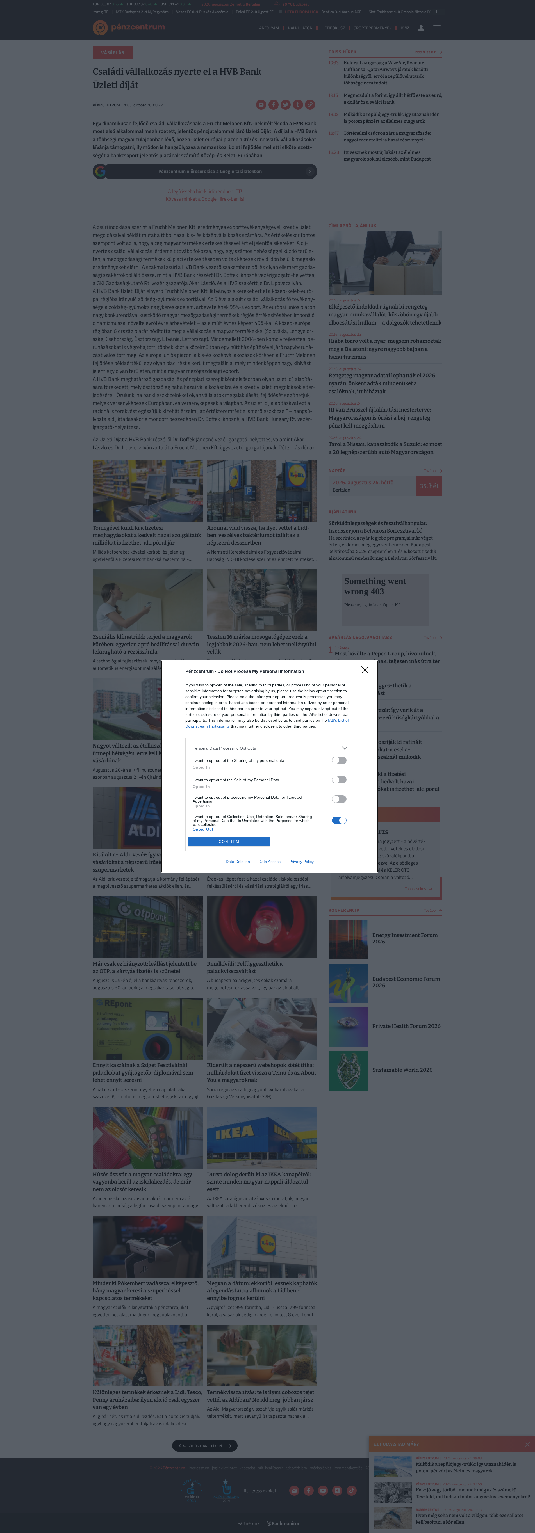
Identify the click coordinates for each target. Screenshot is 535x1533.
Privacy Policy (301, 861)
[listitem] (270, 748)
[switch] (339, 760)
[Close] (366, 671)
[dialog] (269, 766)
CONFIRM (229, 842)
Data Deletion (238, 861)
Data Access (270, 861)
